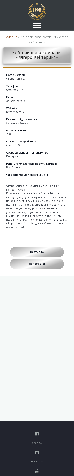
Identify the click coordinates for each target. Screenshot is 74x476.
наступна (37, 252)
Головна (10, 37)
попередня (37, 263)
